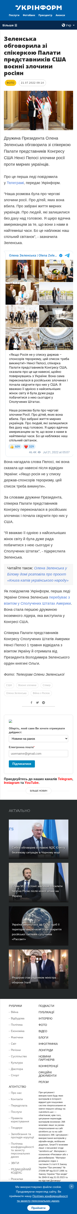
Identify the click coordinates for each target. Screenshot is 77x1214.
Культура (17, 1062)
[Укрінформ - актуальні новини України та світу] (38, 7)
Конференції (48, 1066)
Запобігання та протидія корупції (22, 1135)
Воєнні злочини (27, 685)
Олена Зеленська (16, 693)
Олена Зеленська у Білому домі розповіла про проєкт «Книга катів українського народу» (38, 574)
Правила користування (20, 1119)
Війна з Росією (41, 693)
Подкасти (46, 1005)
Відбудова (17, 1018)
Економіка (17, 1031)
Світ (13, 1043)
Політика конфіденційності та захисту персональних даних (22, 1150)
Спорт (15, 1075)
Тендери (16, 1127)
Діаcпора (17, 1069)
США (9, 685)
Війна (14, 1012)
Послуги (14, 15)
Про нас (16, 1092)
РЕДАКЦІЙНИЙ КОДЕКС (21, 1171)
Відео (43, 1031)
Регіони (16, 1050)
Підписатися (21, 763)
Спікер (47, 685)
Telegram (65, 779)
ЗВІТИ (15, 1163)
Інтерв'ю (45, 1018)
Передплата (19, 1105)
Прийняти (38, 1208)
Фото (43, 1024)
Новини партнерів (46, 1058)
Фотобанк (29, 15)
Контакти (17, 1099)
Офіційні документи (47, 1074)
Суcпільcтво (19, 1056)
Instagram (12, 782)
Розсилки (17, 1179)
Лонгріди (46, 1050)
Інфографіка (48, 1043)
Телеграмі (15, 183)
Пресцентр (45, 15)
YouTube (32, 782)
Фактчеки (17, 1037)
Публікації (46, 1012)
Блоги (43, 1037)
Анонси (60, 15)
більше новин (38, 791)
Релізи (44, 1082)
